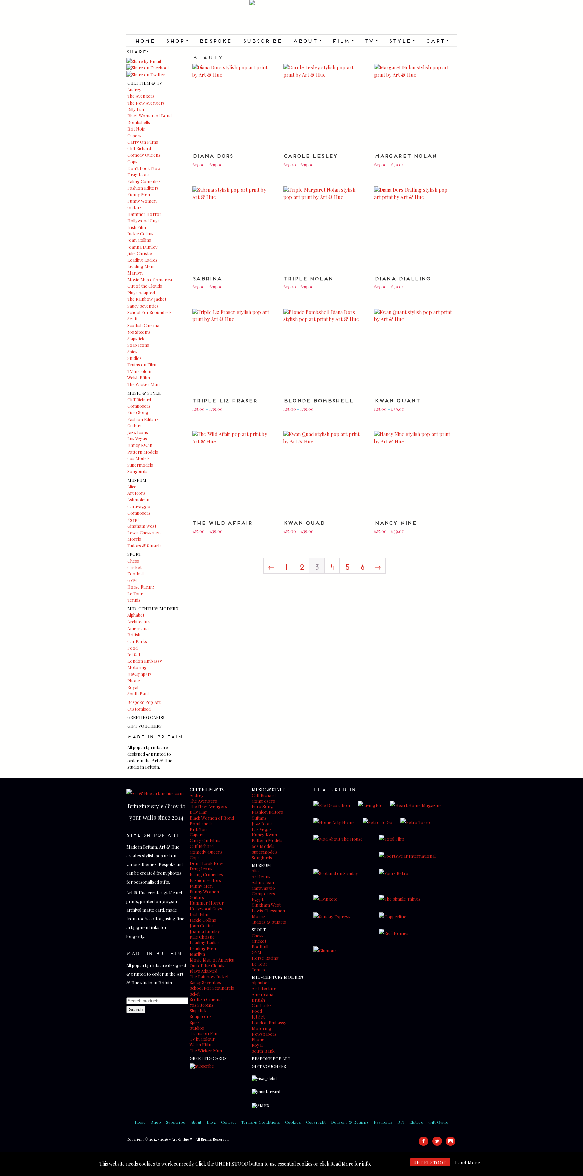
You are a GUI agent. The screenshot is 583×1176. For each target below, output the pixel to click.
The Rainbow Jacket (146, 299)
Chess (133, 561)
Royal (132, 687)
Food (132, 648)
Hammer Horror (144, 214)
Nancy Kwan (139, 445)
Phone (133, 680)
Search (136, 1009)
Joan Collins (139, 240)
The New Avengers (146, 103)
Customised (139, 709)
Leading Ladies (142, 260)
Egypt (133, 519)
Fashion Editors (143, 188)
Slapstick (135, 338)
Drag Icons (138, 174)
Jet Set (133, 654)
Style (402, 40)
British (133, 634)
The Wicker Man (143, 384)
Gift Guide (438, 1122)
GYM (132, 580)
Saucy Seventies (143, 306)
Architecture (139, 621)
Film (343, 40)
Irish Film (136, 227)
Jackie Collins (140, 233)
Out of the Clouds (144, 286)
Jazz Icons (137, 432)
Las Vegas (137, 438)
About (307, 40)
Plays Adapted (141, 292)
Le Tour (135, 593)
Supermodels (140, 465)
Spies (132, 351)
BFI (400, 1122)
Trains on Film (141, 364)
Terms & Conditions (260, 1122)
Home (145, 40)
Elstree (416, 1122)
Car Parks (137, 641)
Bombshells (138, 122)
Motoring (137, 667)
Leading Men (140, 266)
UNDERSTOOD (430, 1162)
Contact (228, 1122)
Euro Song (137, 412)
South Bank (138, 693)
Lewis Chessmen (144, 532)
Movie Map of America (149, 279)
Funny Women (142, 201)
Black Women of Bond (149, 115)
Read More (467, 1162)
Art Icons (136, 493)
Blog (211, 1122)
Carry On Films (142, 142)
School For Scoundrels (149, 312)
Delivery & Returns (350, 1122)
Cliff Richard (139, 148)
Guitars (134, 207)
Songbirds (137, 471)
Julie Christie (139, 253)
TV (371, 40)
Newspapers (139, 674)
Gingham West (141, 526)
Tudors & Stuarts (144, 545)
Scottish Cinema (143, 325)
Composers (138, 406)
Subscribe (262, 40)
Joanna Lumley (142, 247)
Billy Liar (136, 109)
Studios (134, 358)
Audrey (134, 89)
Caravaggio (138, 506)
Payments (383, 1122)
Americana (138, 628)
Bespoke (215, 40)
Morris (134, 539)
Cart (437, 40)
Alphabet (135, 615)
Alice (131, 486)
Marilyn (135, 273)
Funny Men (138, 194)
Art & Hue (291, 17)
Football (135, 573)
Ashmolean (138, 500)
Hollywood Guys (143, 220)
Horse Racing (140, 587)
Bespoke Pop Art (144, 702)
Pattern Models (142, 452)
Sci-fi (132, 318)
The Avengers (141, 96)
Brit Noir (136, 129)
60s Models (138, 458)
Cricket (134, 567)
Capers (134, 135)
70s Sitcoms (139, 332)
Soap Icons (138, 345)
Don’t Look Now (144, 168)
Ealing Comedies (144, 181)
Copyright (316, 1122)
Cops (132, 161)
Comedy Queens (143, 155)
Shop (177, 40)
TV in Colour (139, 371)
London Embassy (144, 661)
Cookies (293, 1122)
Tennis (133, 600)
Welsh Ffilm (138, 377)
